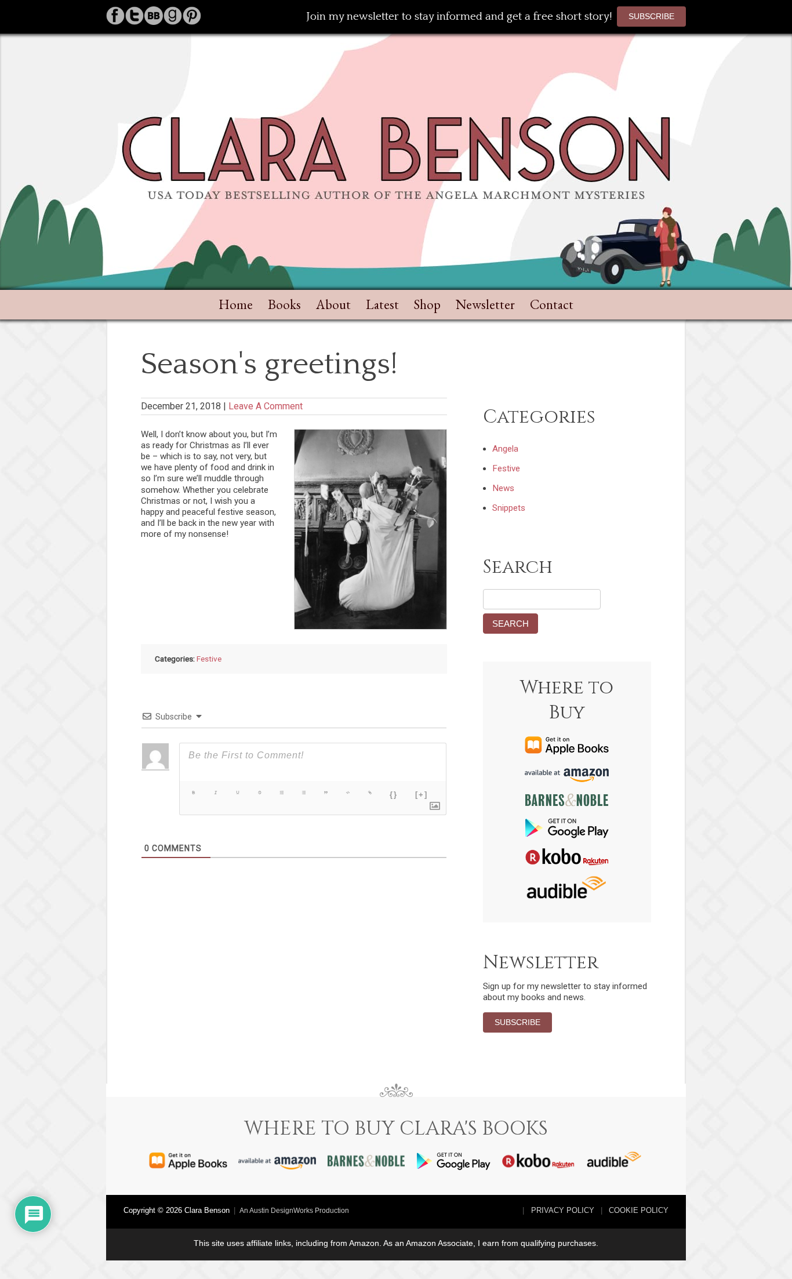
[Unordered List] (304, 793)
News (503, 488)
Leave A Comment (265, 406)
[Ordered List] (282, 793)
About (333, 304)
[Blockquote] (326, 793)
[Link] (370, 793)
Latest (382, 304)
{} (394, 794)
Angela (505, 449)
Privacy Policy (562, 1210)
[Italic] (216, 793)
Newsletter (485, 304)
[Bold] (194, 793)
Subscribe (651, 16)
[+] (421, 794)
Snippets (508, 508)
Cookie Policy (639, 1210)
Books (284, 304)
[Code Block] (348, 793)
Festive (209, 658)
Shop (427, 304)
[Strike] (260, 793)
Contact (551, 304)
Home (236, 304)
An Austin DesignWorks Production (294, 1211)
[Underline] (238, 793)
